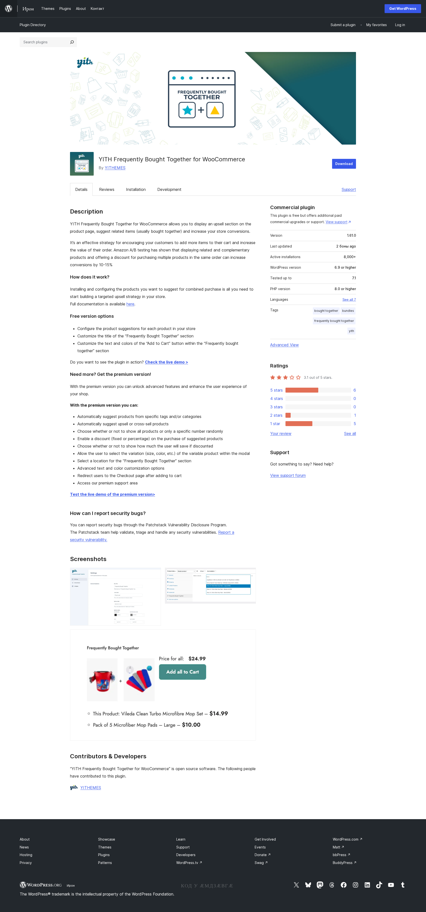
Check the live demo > (166, 362)
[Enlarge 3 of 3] (249, 636)
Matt (338, 847)
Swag (261, 863)
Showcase (106, 839)
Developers (185, 855)
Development (169, 189)
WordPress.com (348, 839)
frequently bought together (334, 321)
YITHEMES (115, 167)
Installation (136, 189)
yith (351, 331)
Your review (280, 433)
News (24, 847)
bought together (326, 311)
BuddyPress (345, 863)
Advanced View (284, 344)
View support (336, 222)
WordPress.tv (189, 863)
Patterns (105, 863)
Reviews (106, 189)
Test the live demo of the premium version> (112, 494)
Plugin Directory (33, 25)
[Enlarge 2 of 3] (249, 574)
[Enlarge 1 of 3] (154, 574)
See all (350, 433)
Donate (263, 855)
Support (349, 189)
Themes (104, 847)
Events (260, 847)
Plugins (104, 855)
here (130, 303)
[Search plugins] (72, 42)
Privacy (26, 863)
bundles (348, 311)
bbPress (342, 855)
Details (81, 189)
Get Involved (265, 839)
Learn (180, 839)
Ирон (71, 885)
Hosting (26, 855)
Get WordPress (402, 8)
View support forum (288, 475)
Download (344, 164)
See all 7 (349, 299)
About (25, 839)
